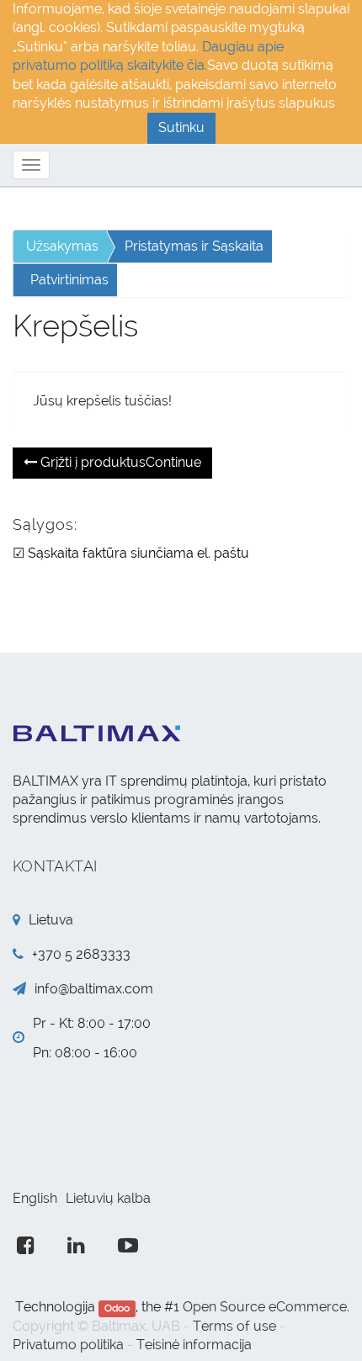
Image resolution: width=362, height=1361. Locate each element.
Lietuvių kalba (108, 1198)
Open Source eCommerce (265, 1307)
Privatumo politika (68, 1345)
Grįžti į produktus (119, 462)
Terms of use (234, 1326)
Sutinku (181, 127)
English (35, 1198)
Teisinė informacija (194, 1345)
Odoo (117, 1308)
